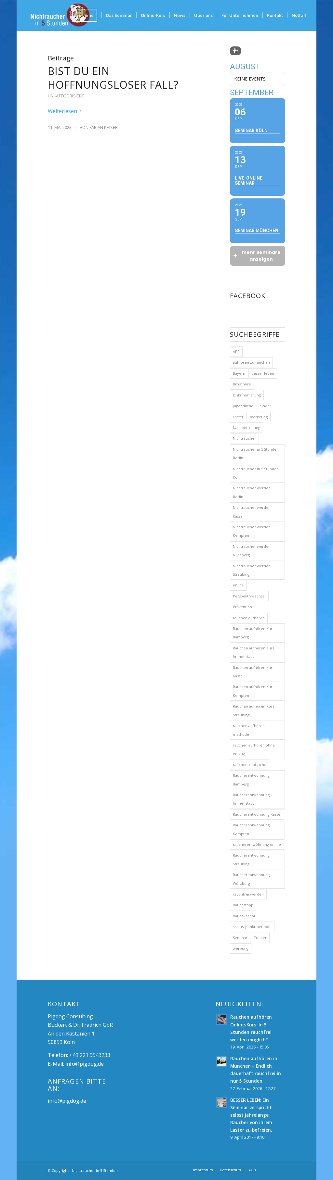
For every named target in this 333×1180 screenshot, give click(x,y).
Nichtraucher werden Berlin (252, 492)
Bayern (239, 373)
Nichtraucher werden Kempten (252, 531)
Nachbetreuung (246, 427)
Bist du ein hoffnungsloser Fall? (113, 78)
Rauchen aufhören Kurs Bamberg (253, 632)
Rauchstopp (243, 904)
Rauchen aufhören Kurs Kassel (253, 671)
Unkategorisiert (66, 96)
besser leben (262, 373)
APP (236, 351)
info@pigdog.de (84, 1063)
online (238, 585)
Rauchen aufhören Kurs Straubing (253, 710)
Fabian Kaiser (103, 127)
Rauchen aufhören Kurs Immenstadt (253, 652)
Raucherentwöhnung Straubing (251, 859)
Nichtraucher (244, 438)
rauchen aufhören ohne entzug (254, 749)
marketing (259, 416)
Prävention (242, 606)
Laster (238, 416)
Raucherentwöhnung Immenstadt (251, 799)
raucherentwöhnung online (257, 844)
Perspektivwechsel (249, 596)
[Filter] (235, 50)
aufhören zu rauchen (251, 362)
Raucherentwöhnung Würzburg (251, 878)
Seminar (240, 937)
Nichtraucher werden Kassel (252, 511)
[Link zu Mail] (280, 1169)
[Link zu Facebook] (270, 1169)
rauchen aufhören (249, 617)
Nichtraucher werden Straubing (252, 570)
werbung (240, 948)
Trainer (260, 937)
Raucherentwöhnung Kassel (257, 814)
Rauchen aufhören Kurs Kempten (253, 690)
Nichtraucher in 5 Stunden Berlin (256, 453)
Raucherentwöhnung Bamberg (251, 779)
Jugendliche (243, 405)
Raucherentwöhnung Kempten (251, 829)
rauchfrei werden (248, 894)
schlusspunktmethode (252, 926)
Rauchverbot (244, 915)
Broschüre (242, 384)
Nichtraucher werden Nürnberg (252, 550)
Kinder (265, 405)
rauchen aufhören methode (249, 729)
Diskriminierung (247, 395)
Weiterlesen (62, 111)
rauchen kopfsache (249, 764)
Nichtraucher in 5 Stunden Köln (256, 473)
